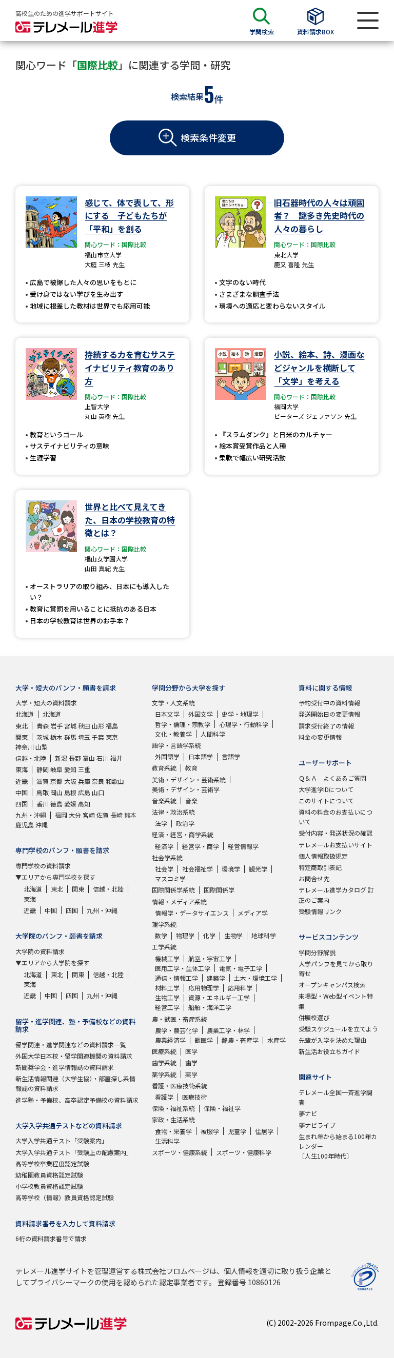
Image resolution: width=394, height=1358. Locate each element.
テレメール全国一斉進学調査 (335, 1097)
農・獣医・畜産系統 (179, 1019)
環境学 (231, 868)
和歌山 (115, 781)
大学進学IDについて (326, 789)
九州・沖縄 (30, 814)
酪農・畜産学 (240, 1040)
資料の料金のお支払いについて (335, 816)
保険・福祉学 (222, 1108)
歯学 (191, 1062)
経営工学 (167, 1007)
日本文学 (167, 714)
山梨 (41, 746)
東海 (21, 769)
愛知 (70, 769)
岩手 (56, 725)
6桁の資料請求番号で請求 (51, 1238)
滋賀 (42, 781)
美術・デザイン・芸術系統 (189, 779)
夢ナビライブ (317, 1125)
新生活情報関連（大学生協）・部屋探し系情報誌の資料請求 (75, 1083)
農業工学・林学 (228, 1030)
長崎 (116, 814)
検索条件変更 (208, 137)
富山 (89, 758)
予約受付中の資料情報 (329, 702)
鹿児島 (24, 824)
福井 (116, 758)
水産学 (276, 1040)
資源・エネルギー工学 (219, 997)
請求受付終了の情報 (326, 725)
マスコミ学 (170, 878)
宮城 (70, 725)
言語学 (231, 756)
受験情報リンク (320, 911)
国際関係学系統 (173, 889)
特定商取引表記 (320, 867)
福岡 (61, 814)
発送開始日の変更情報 (329, 714)
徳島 (56, 803)
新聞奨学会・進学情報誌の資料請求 (64, 1067)
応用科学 (240, 987)
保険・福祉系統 (173, 1108)
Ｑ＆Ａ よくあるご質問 (332, 778)
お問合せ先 (314, 878)
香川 (42, 803)
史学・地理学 (240, 714)
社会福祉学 (197, 868)
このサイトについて (326, 800)
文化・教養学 (173, 733)
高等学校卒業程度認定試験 (52, 1163)
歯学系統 (164, 1062)
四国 (21, 803)
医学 (191, 1051)
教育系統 (164, 767)
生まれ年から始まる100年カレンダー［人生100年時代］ (338, 1146)
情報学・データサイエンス (192, 912)
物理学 (185, 935)
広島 (84, 792)
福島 (112, 725)
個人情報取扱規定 (323, 856)
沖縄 (41, 824)
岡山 (56, 792)
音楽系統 (164, 800)
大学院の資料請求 (40, 951)
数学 (161, 935)
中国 (21, 792)
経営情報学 (243, 846)
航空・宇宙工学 (209, 958)
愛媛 (70, 803)
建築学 (216, 978)
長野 (75, 758)
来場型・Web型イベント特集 (336, 1000)
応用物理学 (203, 987)
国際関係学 (219, 889)
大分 (75, 814)
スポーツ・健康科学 (243, 1152)
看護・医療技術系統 (179, 1085)
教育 (191, 767)
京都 (56, 781)
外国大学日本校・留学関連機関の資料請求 (73, 1055)
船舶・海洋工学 (209, 1007)
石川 (102, 758)
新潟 (61, 758)
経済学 (164, 846)
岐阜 (56, 769)
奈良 (98, 781)
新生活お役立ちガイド (329, 1051)
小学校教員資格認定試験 (49, 1186)
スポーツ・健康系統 (179, 1152)
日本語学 (200, 756)
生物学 (233, 935)
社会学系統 (167, 857)
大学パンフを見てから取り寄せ (336, 968)
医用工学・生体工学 (182, 968)
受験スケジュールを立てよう (338, 1028)
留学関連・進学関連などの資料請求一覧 (70, 1044)
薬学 (191, 1074)
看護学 (164, 1096)
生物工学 (167, 997)
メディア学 (253, 912)
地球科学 (263, 935)
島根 (70, 792)
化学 (209, 935)
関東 (21, 737)
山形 (98, 725)
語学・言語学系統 (176, 745)
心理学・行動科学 (243, 724)
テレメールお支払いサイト (335, 844)
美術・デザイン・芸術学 (186, 789)
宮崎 (89, 814)
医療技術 (194, 1096)
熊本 (130, 814)
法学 (161, 823)
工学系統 (164, 946)
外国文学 (200, 714)
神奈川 (24, 746)
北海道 (24, 714)
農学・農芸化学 (176, 1030)
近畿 (21, 781)
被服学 (210, 1131)
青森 (42, 725)
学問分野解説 (317, 952)
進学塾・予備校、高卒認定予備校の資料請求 (77, 1100)
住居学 (264, 1131)
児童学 (237, 1131)
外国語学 (167, 756)
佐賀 (102, 814)
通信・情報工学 (176, 978)
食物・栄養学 (173, 1131)
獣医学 (203, 1040)
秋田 (84, 725)
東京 (112, 737)
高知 (84, 803)
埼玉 (84, 737)
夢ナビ (308, 1113)
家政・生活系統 (173, 1119)
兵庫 (84, 781)
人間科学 (213, 733)
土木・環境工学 (255, 978)
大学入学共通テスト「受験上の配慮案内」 (73, 1152)
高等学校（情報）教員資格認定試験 (64, 1197)
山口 (98, 792)
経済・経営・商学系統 (182, 834)
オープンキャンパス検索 (332, 984)
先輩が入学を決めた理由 (332, 1040)
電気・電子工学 (240, 968)
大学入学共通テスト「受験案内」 (61, 1140)
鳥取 (42, 792)
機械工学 (167, 958)
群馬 (70, 737)
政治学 (185, 823)
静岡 (42, 769)
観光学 (258, 868)
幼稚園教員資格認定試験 (49, 1174)
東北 (21, 725)
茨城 (42, 737)
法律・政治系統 (173, 811)
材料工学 (167, 987)
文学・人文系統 (173, 702)
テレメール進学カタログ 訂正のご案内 (336, 894)
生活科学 (167, 1141)
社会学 (164, 868)
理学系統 (164, 924)
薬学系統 (164, 1074)
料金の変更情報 (320, 737)
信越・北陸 (30, 758)
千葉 (98, 737)
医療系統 (164, 1051)
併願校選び (314, 1017)
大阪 (70, 781)
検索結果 (187, 96)
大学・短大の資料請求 (46, 702)
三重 (84, 769)
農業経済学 (170, 1040)
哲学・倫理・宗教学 (182, 724)
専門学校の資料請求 (43, 865)
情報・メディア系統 (179, 901)
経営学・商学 (200, 846)
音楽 (191, 800)
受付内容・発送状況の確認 (335, 832)
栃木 (56, 737)
